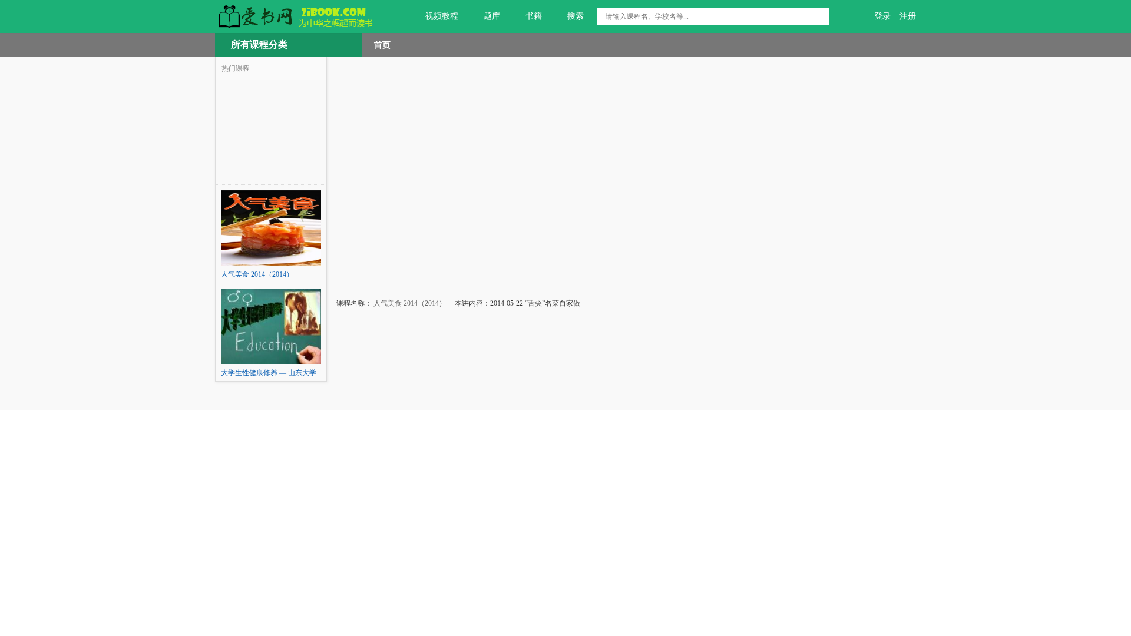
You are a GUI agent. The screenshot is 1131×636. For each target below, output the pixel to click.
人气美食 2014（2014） (409, 303)
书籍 (533, 16)
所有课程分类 (259, 44)
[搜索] (820, 16)
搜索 (575, 16)
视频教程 (441, 16)
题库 (492, 16)
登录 (882, 16)
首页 (382, 44)
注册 (907, 16)
